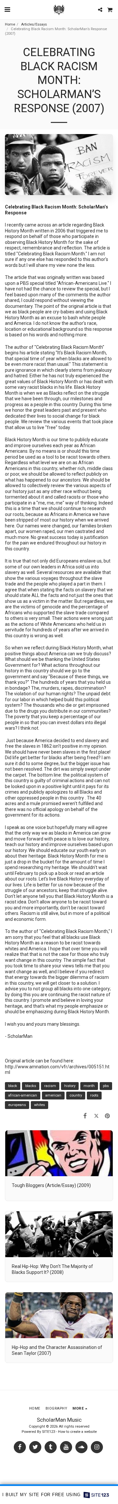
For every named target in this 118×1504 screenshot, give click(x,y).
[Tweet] (96, 1116)
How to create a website (77, 1432)
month (89, 1086)
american (53, 1095)
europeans (17, 1105)
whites (39, 1105)
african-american (22, 1095)
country (75, 1095)
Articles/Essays (34, 24)
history (69, 1086)
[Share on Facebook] (84, 1116)
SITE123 (48, 1432)
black (12, 1086)
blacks (30, 1086)
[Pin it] (107, 1116)
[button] (7, 9)
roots (94, 1095)
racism (50, 1086)
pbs (106, 1086)
